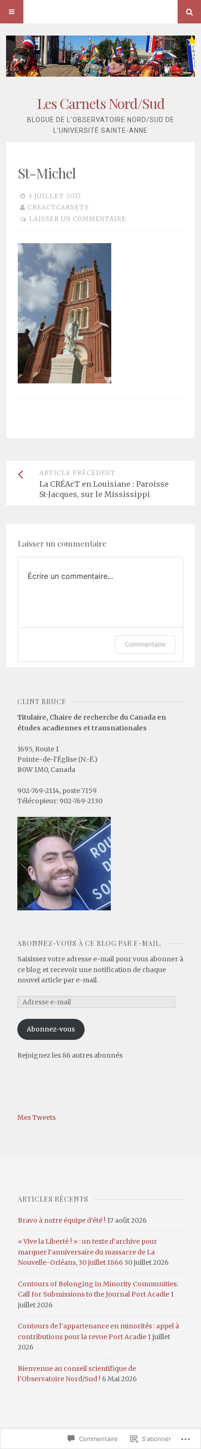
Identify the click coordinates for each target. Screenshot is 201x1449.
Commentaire (145, 644)
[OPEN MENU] (11, 11)
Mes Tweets (36, 1117)
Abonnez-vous (51, 1029)
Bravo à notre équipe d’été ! (62, 1220)
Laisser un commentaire (77, 219)
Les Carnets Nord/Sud (101, 103)
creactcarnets (58, 207)
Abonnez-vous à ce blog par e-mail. (89, 943)
